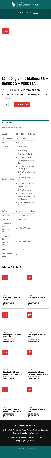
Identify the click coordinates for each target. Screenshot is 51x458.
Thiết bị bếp (24, 13)
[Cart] (48, 4)
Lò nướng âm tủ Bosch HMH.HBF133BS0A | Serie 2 (38, 373)
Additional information (11, 127)
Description (7, 122)
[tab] (25, 122)
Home (14, 13)
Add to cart (22, 104)
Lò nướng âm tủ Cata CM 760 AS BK (11, 298)
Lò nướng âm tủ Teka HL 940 (36, 410)
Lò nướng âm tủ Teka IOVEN (38, 297)
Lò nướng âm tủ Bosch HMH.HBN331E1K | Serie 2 (12, 410)
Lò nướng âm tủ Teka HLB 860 (37, 336)
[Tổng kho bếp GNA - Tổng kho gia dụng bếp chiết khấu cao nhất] (26, 4)
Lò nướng (35, 13)
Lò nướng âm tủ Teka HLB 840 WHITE (12, 336)
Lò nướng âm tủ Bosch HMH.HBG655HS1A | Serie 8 (12, 374)
